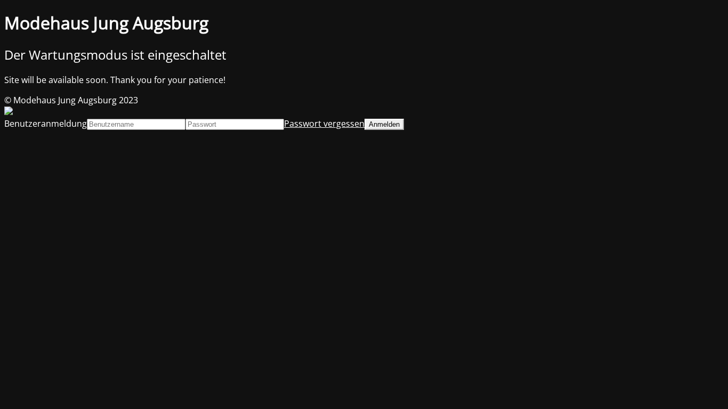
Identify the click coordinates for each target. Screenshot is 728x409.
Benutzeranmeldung (45, 123)
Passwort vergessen (324, 123)
